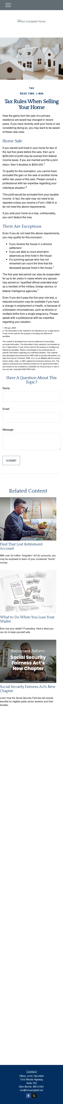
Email (6, 409)
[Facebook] (28, 1095)
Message (8, 429)
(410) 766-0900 (35, 1076)
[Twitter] (34, 1095)
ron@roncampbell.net (31, 1090)
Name (6, 388)
